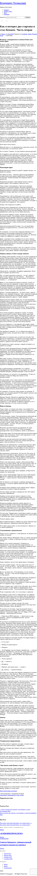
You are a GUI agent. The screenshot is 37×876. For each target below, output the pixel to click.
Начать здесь (8, 11)
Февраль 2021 (7, 855)
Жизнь (3, 34)
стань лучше (20, 795)
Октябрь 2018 (8, 857)
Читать (2, 837)
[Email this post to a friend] (7, 801)
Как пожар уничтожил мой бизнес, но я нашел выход (16, 823)
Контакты (6, 14)
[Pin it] (5, 801)
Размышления (4, 838)
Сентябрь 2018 (8, 859)
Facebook (24, 34)
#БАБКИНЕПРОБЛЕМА (11, 833)
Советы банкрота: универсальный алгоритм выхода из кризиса (15, 843)
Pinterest (34, 34)
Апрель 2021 (7, 853)
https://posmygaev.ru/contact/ (8, 791)
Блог (5, 13)
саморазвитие (11, 795)
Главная (6, 10)
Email (1, 35)
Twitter (29, 34)
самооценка (3, 795)
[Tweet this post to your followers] (3, 801)
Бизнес (6, 864)
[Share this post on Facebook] (1, 801)
